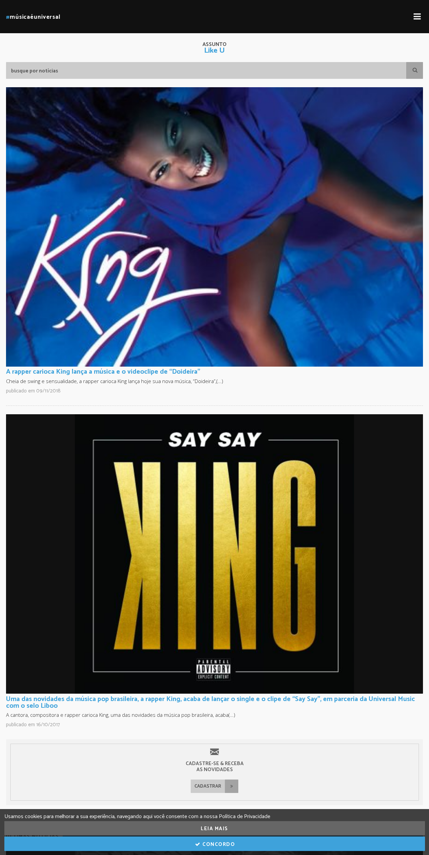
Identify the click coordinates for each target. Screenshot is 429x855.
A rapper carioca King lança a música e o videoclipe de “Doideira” (103, 371)
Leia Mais (214, 828)
